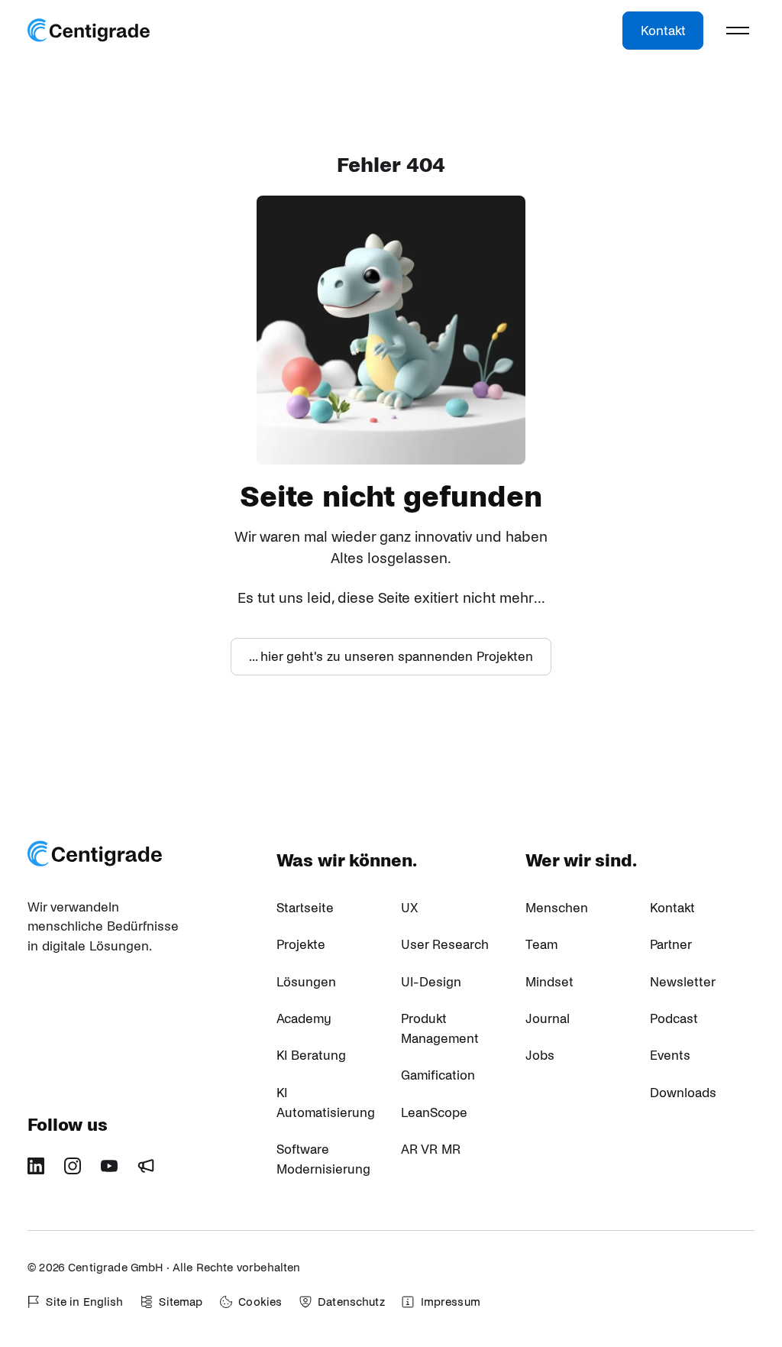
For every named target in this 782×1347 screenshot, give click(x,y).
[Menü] (738, 30)
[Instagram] (78, 1171)
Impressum (450, 1302)
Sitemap (180, 1302)
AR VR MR (430, 1149)
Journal (547, 1019)
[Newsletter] (151, 1171)
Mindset (549, 982)
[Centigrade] (88, 30)
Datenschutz (351, 1302)
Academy (303, 1019)
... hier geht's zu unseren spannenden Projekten (391, 656)
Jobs (539, 1055)
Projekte (300, 944)
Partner (671, 944)
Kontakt (663, 31)
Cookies (260, 1302)
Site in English (84, 1302)
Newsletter (683, 982)
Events (670, 1055)
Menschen (556, 908)
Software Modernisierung (323, 1159)
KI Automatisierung (325, 1103)
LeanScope (434, 1113)
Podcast (674, 1019)
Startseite (305, 908)
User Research (445, 944)
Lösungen (306, 982)
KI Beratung (311, 1055)
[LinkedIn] (41, 1171)
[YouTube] (114, 1171)
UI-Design (431, 982)
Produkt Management (440, 1029)
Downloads (683, 1093)
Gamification (438, 1075)
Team (541, 944)
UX (409, 908)
